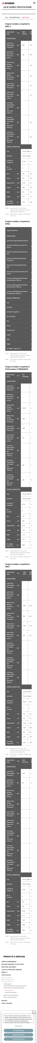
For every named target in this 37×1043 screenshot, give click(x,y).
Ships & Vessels (8, 977)
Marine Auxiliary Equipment (11, 995)
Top (6, 17)
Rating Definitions (14, 17)
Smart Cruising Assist (10, 992)
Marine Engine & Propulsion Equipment (14, 988)
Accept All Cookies (18, 1039)
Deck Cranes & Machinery (10, 997)
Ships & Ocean (6, 975)
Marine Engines (9, 990)
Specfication (25, 17)
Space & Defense (7, 1003)
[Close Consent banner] (33, 1012)
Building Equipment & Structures (13, 964)
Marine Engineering (9, 979)
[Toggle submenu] (2, 977)
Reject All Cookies (18, 1035)
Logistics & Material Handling (12, 969)
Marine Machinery (8, 981)
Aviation (4, 1000)
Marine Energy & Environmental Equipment (15, 986)
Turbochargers (7, 984)
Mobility (4, 972)
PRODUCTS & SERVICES (14, 956)
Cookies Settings (18, 1030)
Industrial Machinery (9, 967)
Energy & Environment (9, 961)
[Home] (8, 3)
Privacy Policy (18, 1026)
